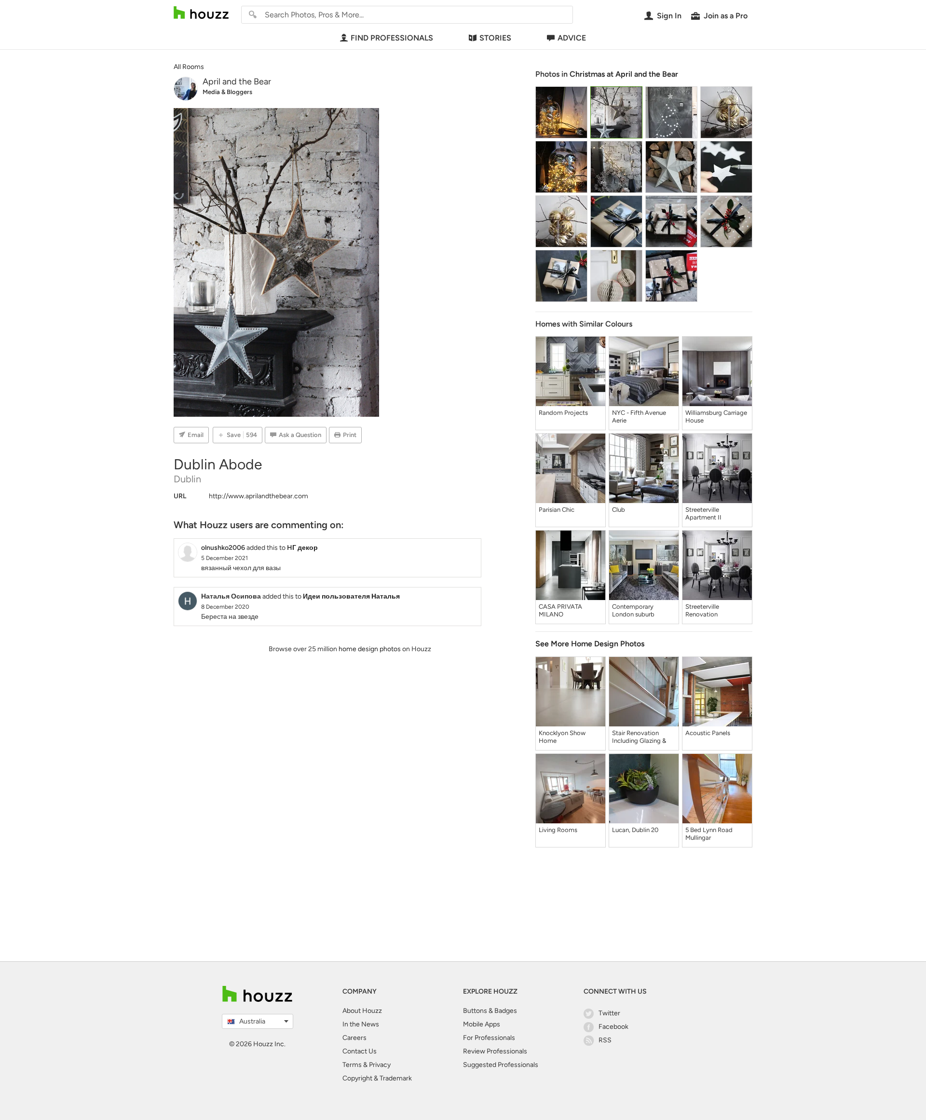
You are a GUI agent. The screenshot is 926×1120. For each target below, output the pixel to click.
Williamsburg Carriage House (716, 416)
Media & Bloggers (227, 92)
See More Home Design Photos (589, 643)
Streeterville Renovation (702, 610)
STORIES (495, 37)
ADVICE (572, 37)
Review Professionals (495, 1051)
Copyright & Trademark (377, 1078)
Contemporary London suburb (633, 610)
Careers (354, 1038)
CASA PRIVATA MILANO (560, 610)
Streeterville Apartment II (703, 513)
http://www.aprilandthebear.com (258, 496)
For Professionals (489, 1038)
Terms (352, 1065)
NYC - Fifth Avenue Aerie (639, 416)
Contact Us (359, 1051)
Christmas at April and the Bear (624, 74)
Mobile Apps (481, 1024)
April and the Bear (237, 81)
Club (618, 509)
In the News (360, 1024)
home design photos (370, 649)
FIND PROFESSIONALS (392, 37)
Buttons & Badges (490, 1011)
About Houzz (362, 1011)
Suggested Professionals (500, 1065)
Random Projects (563, 412)
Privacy (380, 1065)
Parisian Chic (556, 509)
